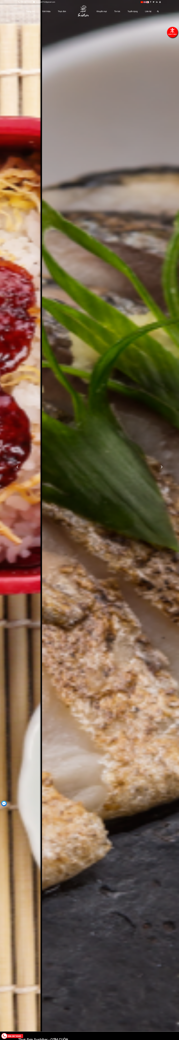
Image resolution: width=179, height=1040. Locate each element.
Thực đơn (62, 11)
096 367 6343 (25, 2)
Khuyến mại (102, 11)
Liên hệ (148, 11)
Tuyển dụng (133, 11)
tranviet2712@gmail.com (45, 2)
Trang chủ (30, 11)
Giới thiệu (46, 11)
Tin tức (117, 11)
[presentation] (17, 466)
